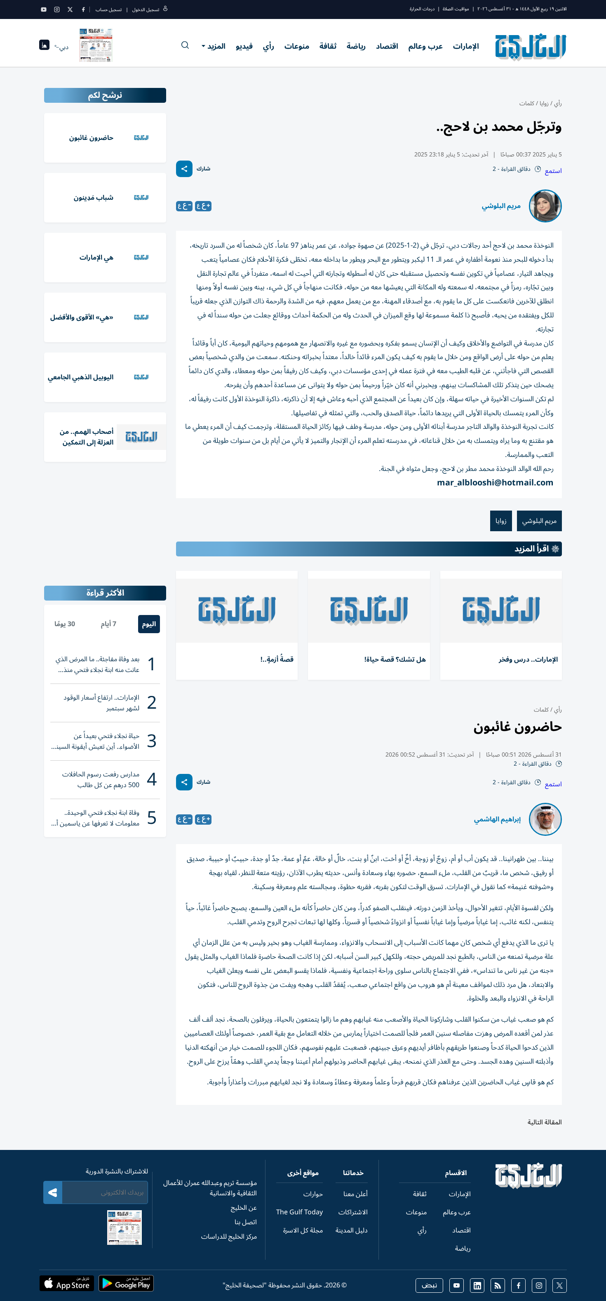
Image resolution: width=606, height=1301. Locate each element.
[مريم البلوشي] (545, 205)
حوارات (313, 1194)
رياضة (356, 46)
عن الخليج (244, 1208)
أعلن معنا (355, 1194)
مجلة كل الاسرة (303, 1230)
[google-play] (126, 1285)
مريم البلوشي (501, 206)
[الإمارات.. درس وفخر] (501, 610)
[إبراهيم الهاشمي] (545, 819)
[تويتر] (70, 9)
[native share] (184, 169)
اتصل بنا (246, 1222)
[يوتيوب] (44, 9)
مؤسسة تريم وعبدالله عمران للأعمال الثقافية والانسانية (210, 1188)
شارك (203, 169)
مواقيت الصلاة (456, 9)
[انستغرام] (57, 9)
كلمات (526, 103)
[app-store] (66, 1285)
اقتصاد (387, 46)
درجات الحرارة (422, 9)
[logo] (531, 47)
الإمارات (466, 46)
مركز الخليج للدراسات (229, 1237)
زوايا (544, 103)
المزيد (216, 46)
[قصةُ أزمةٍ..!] (237, 610)
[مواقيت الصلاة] (44, 47)
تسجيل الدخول (145, 9)
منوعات (296, 46)
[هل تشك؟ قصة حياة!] (369, 610)
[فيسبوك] (83, 9)
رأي (268, 46)
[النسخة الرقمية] (96, 47)
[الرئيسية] (529, 1187)
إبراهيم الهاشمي (497, 819)
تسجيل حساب (109, 9)
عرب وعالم (426, 46)
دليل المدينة (352, 1230)
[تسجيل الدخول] (165, 9)
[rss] (498, 1285)
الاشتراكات (353, 1212)
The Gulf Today (299, 1212)
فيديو (244, 46)
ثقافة (327, 46)
